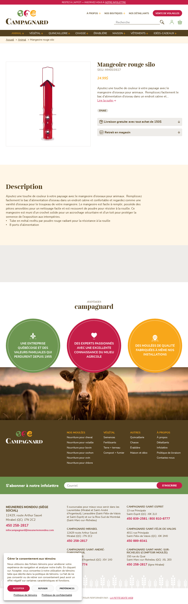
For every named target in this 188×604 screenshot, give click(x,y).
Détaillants (163, 442)
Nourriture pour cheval (80, 437)
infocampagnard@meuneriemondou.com (30, 530)
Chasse (80, 33)
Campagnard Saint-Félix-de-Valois (151, 528)
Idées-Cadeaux (164, 33)
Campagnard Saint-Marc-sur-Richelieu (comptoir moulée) (148, 551)
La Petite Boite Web (121, 597)
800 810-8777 (159, 518)
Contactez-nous (166, 457)
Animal (16, 33)
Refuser (43, 588)
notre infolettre (115, 2)
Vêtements (138, 33)
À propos (92, 13)
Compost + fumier (114, 452)
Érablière (100, 33)
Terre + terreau (112, 447)
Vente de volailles (167, 13)
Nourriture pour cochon (80, 452)
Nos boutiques (113, 13)
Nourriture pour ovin (78, 457)
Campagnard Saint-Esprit (145, 506)
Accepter (18, 588)
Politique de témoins (25, 594)
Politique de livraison (169, 452)
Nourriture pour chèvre (80, 462)
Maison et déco (138, 452)
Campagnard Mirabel (82, 528)
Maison (118, 33)
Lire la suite (105, 100)
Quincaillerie (58, 33)
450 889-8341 (137, 540)
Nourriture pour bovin (79, 447)
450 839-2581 (137, 518)
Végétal (35, 33)
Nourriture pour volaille (80, 442)
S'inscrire (169, 485)
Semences (109, 437)
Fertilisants (110, 442)
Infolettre (162, 447)
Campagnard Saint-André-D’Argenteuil (86, 551)
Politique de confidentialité (57, 594)
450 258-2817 (17, 525)
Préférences (67, 588)
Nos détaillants (139, 13)
